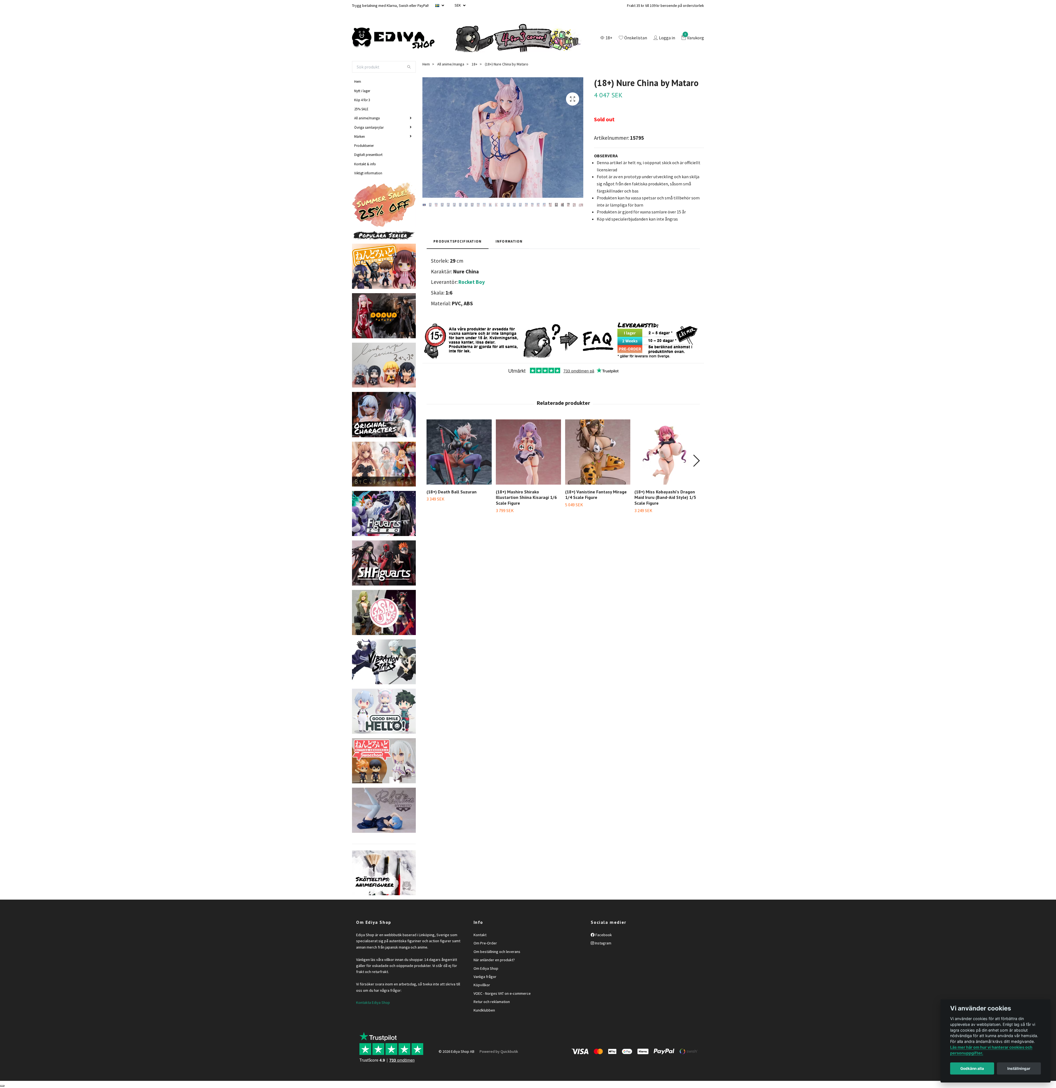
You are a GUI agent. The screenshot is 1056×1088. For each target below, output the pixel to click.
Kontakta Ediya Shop (373, 1002)
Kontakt (480, 934)
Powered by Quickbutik (499, 1051)
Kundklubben (484, 1010)
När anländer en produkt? (494, 959)
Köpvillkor (482, 984)
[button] (696, 461)
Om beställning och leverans (497, 951)
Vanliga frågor (485, 976)
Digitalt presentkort (368, 154)
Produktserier (364, 145)
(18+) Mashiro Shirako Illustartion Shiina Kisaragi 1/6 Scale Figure (526, 497)
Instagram (602, 943)
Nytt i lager (362, 91)
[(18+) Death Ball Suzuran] (459, 452)
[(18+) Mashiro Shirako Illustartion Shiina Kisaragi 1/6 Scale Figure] (528, 452)
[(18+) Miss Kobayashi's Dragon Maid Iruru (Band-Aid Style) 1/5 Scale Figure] (667, 452)
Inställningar (1018, 1068)
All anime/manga (367, 118)
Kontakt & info (365, 164)
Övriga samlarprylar (369, 127)
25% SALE (361, 109)
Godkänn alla (972, 1068)
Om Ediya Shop (486, 968)
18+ (474, 64)
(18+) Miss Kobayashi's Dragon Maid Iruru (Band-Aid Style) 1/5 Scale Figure (665, 497)
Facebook (603, 934)
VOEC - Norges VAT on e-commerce (502, 993)
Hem (357, 81)
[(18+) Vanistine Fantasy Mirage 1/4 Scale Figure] (597, 452)
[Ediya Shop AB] (393, 38)
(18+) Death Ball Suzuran (452, 491)
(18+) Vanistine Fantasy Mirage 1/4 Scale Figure (596, 494)
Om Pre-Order (485, 943)
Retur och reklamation (492, 1001)
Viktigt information (368, 173)
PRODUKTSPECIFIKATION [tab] (457, 241)
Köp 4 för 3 (362, 100)
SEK (458, 5)
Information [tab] (509, 241)
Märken (359, 136)
